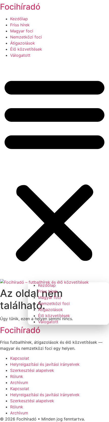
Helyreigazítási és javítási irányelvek (45, 364)
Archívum (19, 382)
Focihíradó (20, 7)
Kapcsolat (19, 358)
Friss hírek (20, 24)
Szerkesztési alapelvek (32, 370)
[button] (54, 168)
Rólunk (16, 376)
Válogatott (20, 55)
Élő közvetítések (26, 49)
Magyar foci (21, 30)
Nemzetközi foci (26, 37)
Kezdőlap (19, 18)
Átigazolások (22, 43)
